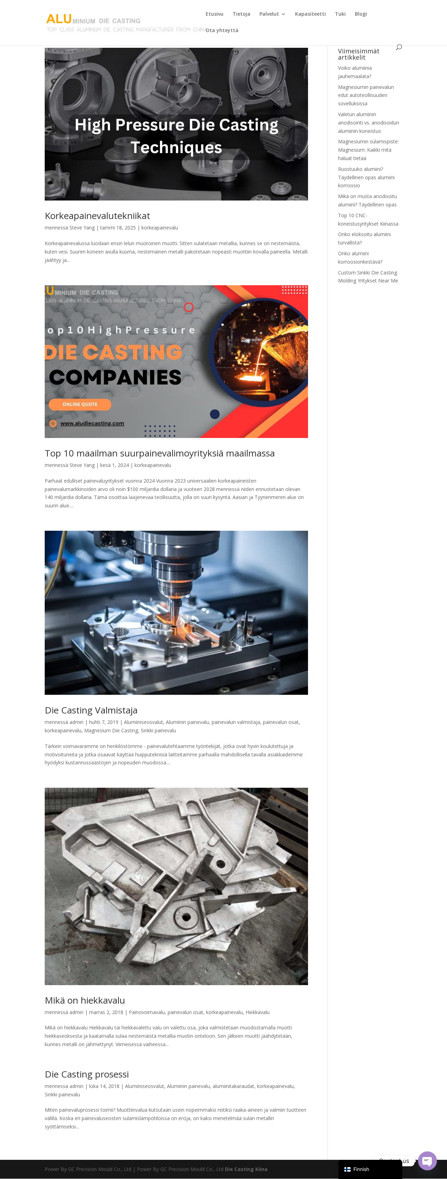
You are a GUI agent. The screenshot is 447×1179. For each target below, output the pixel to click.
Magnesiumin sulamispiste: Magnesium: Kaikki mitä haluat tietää (368, 149)
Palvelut (269, 14)
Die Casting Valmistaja (91, 710)
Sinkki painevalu (158, 730)
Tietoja (241, 14)
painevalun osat (281, 722)
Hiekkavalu (258, 1012)
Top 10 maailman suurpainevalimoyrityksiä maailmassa (160, 453)
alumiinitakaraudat (233, 1086)
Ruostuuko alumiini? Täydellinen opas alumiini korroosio (366, 177)
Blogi (361, 14)
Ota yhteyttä (222, 30)
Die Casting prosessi (87, 1074)
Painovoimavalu (147, 1012)
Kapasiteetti (310, 14)
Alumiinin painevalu (187, 722)
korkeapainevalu (159, 227)
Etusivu (215, 14)
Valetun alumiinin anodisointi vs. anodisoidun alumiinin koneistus (368, 122)
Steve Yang (82, 227)
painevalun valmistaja (236, 722)
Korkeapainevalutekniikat (97, 215)
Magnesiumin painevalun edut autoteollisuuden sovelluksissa (366, 95)
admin (76, 722)
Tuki (340, 14)
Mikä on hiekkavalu (85, 1000)
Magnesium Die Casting (111, 730)
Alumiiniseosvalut (143, 722)
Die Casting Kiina (246, 1169)
